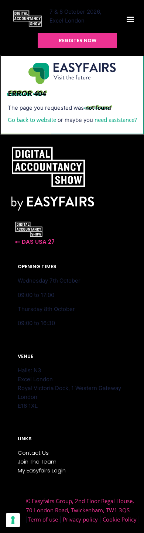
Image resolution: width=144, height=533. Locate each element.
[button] (130, 19)
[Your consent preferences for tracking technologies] (13, 520)
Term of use (43, 519)
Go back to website (32, 119)
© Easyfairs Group (49, 501)
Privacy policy (80, 519)
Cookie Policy (120, 519)
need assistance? (116, 119)
